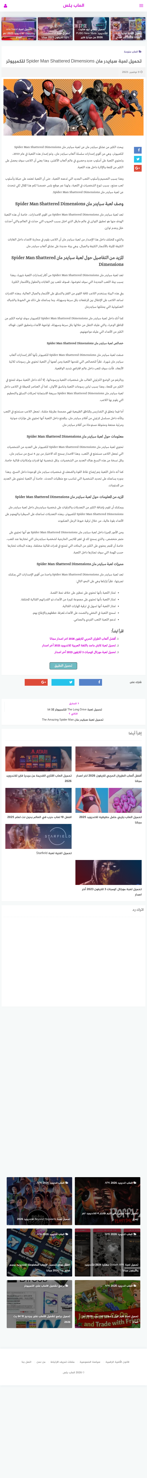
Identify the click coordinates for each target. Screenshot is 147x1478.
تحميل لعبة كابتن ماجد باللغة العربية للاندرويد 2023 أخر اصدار (79, 646)
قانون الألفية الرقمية (117, 1362)
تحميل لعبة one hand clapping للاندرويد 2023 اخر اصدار (19, 33)
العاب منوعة (131, 52)
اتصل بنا (26, 1362)
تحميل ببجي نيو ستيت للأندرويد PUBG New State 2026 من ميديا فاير (92, 33)
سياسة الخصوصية (90, 1362)
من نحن (41, 1362)
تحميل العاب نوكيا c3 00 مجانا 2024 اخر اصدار (128, 35)
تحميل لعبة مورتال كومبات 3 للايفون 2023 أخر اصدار (85, 652)
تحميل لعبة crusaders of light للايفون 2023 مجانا (55, 35)
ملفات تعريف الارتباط (62, 1362)
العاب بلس (73, 5)
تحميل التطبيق (63, 666)
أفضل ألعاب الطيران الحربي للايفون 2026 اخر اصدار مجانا (83, 639)
